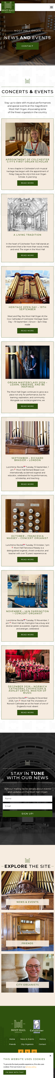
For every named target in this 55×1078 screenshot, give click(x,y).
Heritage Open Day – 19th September (27, 308)
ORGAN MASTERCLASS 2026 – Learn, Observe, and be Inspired (27, 384)
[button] (51, 7)
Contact (42, 1044)
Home (12, 1039)
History (42, 1039)
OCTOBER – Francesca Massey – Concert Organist (27, 537)
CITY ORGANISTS (27, 985)
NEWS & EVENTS (28, 902)
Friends (12, 1044)
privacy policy (31, 1067)
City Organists (27, 1044)
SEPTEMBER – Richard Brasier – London (27, 459)
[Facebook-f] (20, 1052)
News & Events (27, 1039)
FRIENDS (27, 943)
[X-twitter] (27, 1052)
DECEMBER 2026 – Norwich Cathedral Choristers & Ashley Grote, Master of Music (27, 689)
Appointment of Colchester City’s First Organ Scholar (27, 160)
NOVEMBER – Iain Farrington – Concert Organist (27, 612)
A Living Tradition (27, 235)
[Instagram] (34, 1052)
